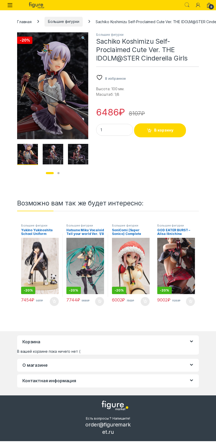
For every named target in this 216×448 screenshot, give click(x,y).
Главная (24, 21)
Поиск (187, 5)
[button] (83, 38)
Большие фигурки (63, 21)
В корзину (163, 130)
